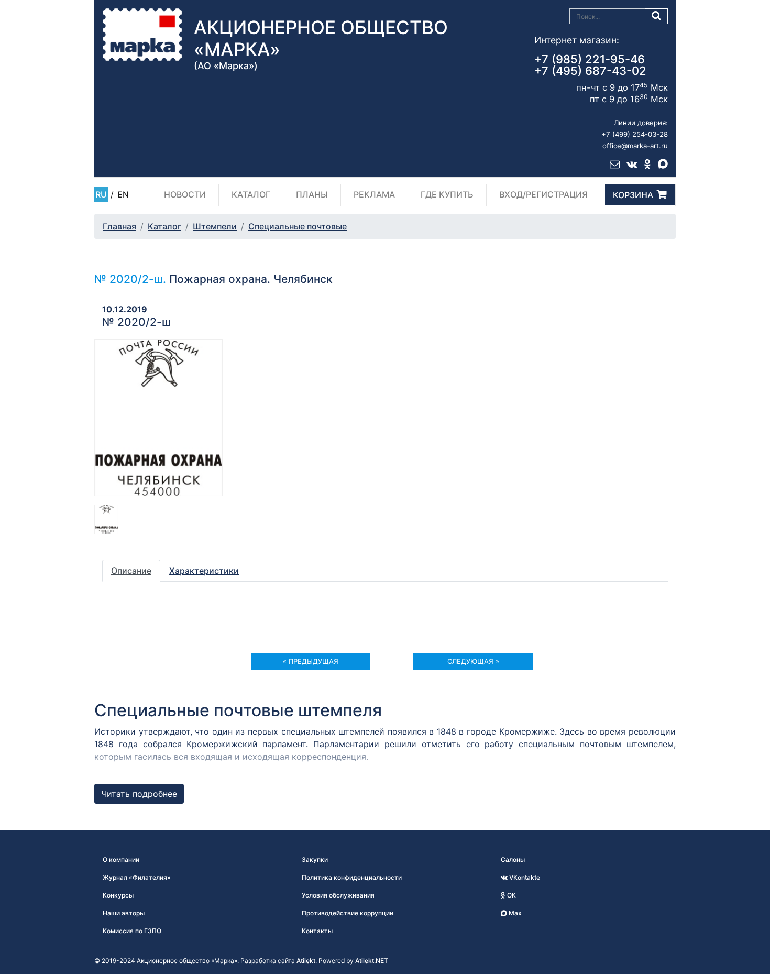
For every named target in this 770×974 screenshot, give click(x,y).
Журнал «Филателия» (137, 877)
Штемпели (215, 226)
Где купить (447, 194)
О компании (121, 859)
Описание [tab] (131, 570)
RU (101, 194)
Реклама (374, 194)
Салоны (513, 859)
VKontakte (524, 877)
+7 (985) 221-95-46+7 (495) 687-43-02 (590, 65)
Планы (312, 194)
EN (123, 194)
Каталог (251, 194)
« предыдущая (310, 661)
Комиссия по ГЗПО (132, 931)
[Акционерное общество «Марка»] (142, 34)
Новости (185, 194)
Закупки (315, 859)
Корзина (633, 195)
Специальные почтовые (297, 226)
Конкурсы (118, 895)
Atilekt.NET (371, 961)
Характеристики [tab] (204, 570)
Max (514, 913)
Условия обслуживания (338, 895)
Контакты (317, 931)
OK (510, 895)
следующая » (473, 661)
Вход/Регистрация (543, 194)
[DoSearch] (656, 16)
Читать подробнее (139, 794)
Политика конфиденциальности (352, 877)
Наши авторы (124, 913)
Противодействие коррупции (347, 913)
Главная (119, 226)
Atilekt (305, 961)
